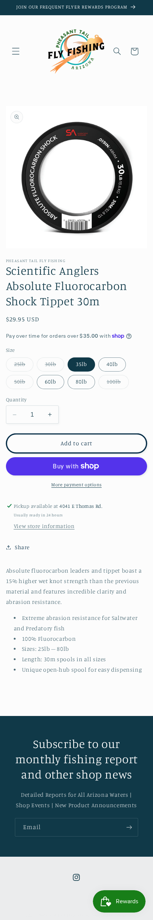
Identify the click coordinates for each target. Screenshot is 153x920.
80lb (81, 381)
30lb (54, 365)
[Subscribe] (129, 827)
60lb (50, 381)
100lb (118, 383)
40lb (112, 364)
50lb (23, 383)
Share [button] (22, 547)
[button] (15, 51)
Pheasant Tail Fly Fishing (63, 915)
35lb (81, 364)
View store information (44, 526)
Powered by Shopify (111, 915)
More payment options (76, 484)
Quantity (16, 399)
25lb (23, 365)
